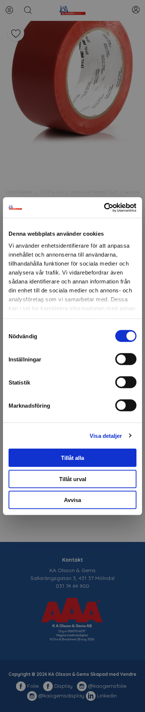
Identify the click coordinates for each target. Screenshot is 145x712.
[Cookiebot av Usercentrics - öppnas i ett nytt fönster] (104, 207)
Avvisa (72, 500)
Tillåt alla (72, 458)
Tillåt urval (72, 479)
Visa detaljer (106, 435)
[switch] (125, 359)
